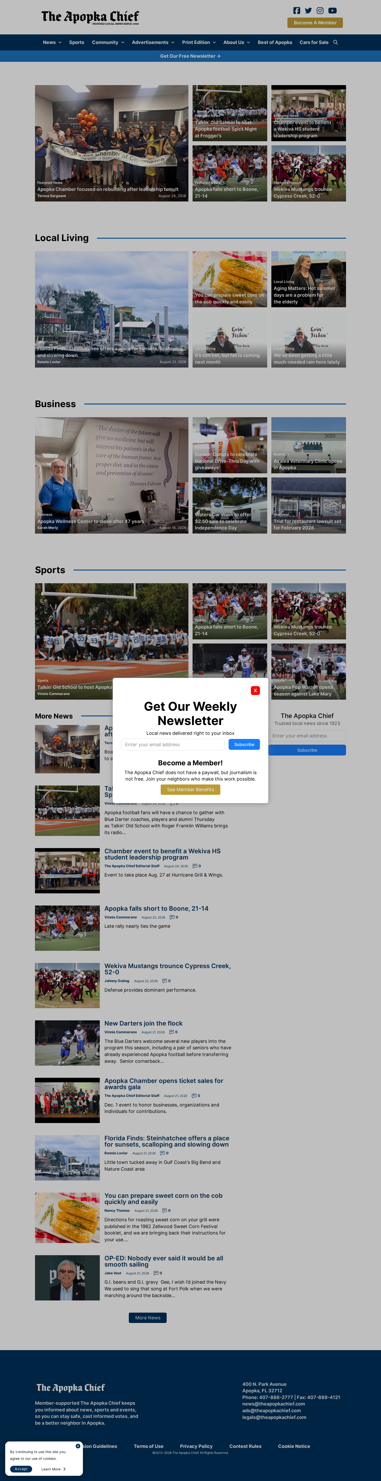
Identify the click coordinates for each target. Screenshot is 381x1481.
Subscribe (244, 744)
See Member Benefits (190, 789)
